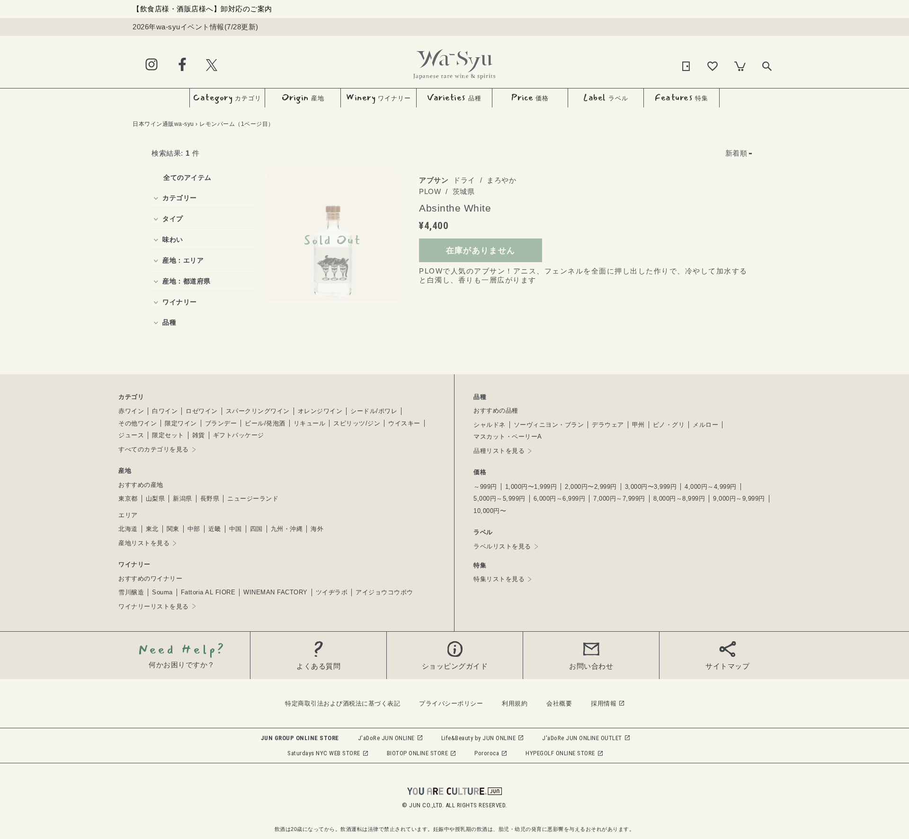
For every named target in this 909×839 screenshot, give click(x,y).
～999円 (485, 486)
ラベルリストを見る (502, 546)
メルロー (705, 424)
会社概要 (559, 703)
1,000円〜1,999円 (531, 486)
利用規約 (514, 703)
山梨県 (155, 498)
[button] (738, 153)
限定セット (168, 435)
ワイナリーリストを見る (153, 606)
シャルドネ (489, 424)
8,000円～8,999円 (679, 498)
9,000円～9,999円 (739, 498)
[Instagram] (151, 65)
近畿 (214, 528)
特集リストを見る (499, 579)
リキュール (310, 423)
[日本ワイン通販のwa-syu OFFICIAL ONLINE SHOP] (454, 61)
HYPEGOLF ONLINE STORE (560, 753)
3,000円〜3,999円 (651, 486)
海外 (317, 528)
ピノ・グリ (669, 424)
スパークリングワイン (258, 411)
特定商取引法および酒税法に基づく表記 (342, 703)
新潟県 (182, 498)
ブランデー (221, 423)
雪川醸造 (131, 592)
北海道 (128, 528)
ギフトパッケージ (238, 435)
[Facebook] (182, 65)
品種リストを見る (499, 450)
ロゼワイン (202, 411)
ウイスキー (404, 423)
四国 (256, 528)
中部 (193, 528)
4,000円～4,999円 (711, 486)
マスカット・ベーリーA (507, 436)
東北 (152, 528)
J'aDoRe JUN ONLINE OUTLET (582, 738)
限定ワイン (181, 423)
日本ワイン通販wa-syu (163, 124)
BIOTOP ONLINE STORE (417, 753)
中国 (235, 528)
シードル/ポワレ (373, 411)
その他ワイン (137, 423)
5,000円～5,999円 (499, 498)
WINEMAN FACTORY (275, 592)
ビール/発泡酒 (265, 423)
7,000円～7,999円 (619, 498)
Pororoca (486, 753)
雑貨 (198, 435)
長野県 (210, 498)
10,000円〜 (489, 510)
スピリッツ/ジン (356, 423)
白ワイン (165, 411)
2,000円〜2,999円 (591, 486)
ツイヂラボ (332, 592)
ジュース (131, 435)
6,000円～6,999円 (560, 498)
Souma (162, 592)
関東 (173, 528)
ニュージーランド (252, 498)
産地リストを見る (143, 543)
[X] (211, 65)
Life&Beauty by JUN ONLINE (478, 738)
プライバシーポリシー (451, 703)
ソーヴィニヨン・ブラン (549, 424)
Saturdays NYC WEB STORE (323, 753)
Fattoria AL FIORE (208, 592)
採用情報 (603, 703)
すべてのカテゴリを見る (153, 449)
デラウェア (608, 424)
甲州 (638, 424)
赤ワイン (131, 411)
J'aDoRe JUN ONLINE (386, 738)
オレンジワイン (320, 411)
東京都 (128, 498)
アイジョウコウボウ (384, 592)
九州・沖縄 (287, 528)
